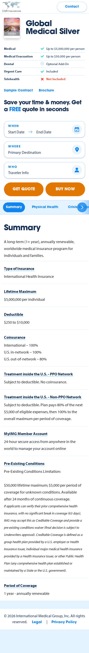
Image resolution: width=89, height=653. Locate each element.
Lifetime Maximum (20, 291)
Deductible (13, 314)
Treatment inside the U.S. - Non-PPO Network (42, 396)
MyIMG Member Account (25, 433)
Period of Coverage (20, 585)
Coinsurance (14, 337)
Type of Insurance (19, 268)
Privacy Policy (64, 622)
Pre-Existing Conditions (24, 463)
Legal (37, 622)
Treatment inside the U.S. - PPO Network (38, 373)
